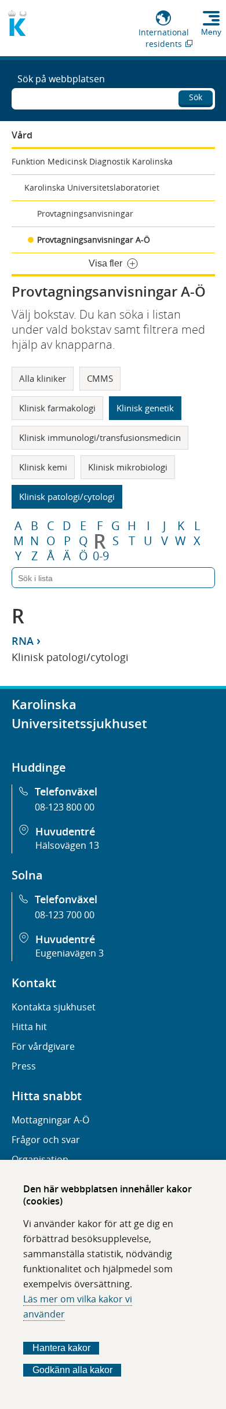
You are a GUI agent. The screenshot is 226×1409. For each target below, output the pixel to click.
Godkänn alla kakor (72, 1370)
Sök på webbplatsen (61, 78)
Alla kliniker (42, 378)
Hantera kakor (61, 1348)
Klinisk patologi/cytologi (67, 496)
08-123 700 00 (64, 914)
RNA (23, 641)
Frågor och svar (46, 1139)
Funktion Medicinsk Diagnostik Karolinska (92, 161)
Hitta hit (29, 1026)
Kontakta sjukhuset (54, 1007)
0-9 (101, 556)
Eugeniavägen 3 (69, 953)
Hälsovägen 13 (67, 845)
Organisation (40, 1159)
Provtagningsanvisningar (85, 213)
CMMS (100, 378)
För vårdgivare (43, 1046)
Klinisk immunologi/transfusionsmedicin (100, 437)
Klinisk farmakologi (57, 408)
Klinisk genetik (145, 408)
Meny (211, 31)
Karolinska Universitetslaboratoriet (91, 187)
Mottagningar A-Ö (50, 1120)
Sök (195, 97)
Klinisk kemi (43, 467)
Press (24, 1066)
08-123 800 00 (64, 807)
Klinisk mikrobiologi (127, 467)
